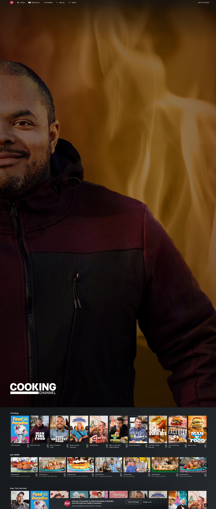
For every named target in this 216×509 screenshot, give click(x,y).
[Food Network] (12, 2)
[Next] (206, 430)
